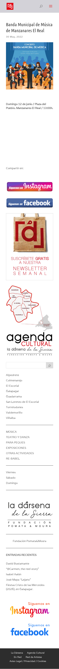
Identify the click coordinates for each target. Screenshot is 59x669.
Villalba (10, 418)
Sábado (10, 477)
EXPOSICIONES (16, 448)
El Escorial (12, 385)
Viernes (11, 472)
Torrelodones (14, 407)
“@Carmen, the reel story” (22, 569)
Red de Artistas (34, 657)
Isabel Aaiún (13, 574)
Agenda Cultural (36, 652)
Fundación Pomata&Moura (29, 541)
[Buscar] (49, 365)
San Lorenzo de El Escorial (22, 402)
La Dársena (17, 652)
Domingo (12, 483)
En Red (18, 657)
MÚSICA (11, 431)
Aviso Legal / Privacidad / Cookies (28, 661)
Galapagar (12, 391)
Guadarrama (14, 396)
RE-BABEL (13, 458)
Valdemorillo (14, 412)
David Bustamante (17, 563)
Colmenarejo (14, 380)
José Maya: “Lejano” (18, 579)
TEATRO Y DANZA (18, 437)
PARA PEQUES (15, 442)
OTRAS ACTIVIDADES (20, 453)
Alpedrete (12, 375)
